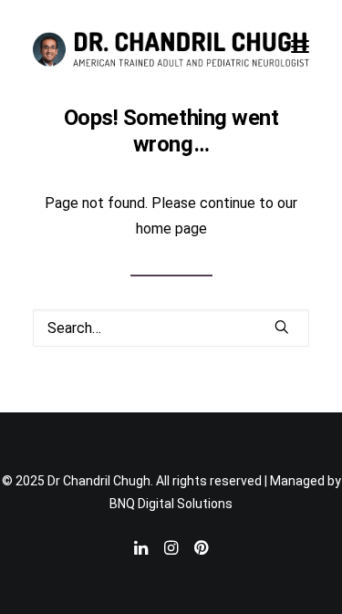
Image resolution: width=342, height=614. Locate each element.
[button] (300, 46)
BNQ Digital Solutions (171, 503)
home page (171, 228)
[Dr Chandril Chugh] (171, 46)
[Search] (171, 328)
